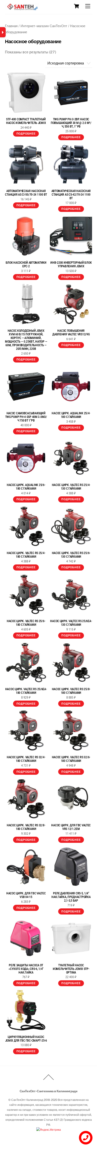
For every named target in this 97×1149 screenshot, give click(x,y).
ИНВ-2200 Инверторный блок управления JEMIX (71, 264)
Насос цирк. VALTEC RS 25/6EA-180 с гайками (26, 690)
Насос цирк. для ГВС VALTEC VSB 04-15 (26, 895)
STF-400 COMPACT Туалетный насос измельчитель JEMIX (26, 121)
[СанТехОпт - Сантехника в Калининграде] (22, 8)
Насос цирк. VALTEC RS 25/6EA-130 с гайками (71, 622)
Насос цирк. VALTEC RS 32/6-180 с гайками (71, 759)
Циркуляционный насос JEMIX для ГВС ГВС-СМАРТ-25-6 (26, 1038)
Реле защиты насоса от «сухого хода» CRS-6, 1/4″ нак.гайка (26, 968)
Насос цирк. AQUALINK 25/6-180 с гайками (26, 486)
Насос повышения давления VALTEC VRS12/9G (71, 332)
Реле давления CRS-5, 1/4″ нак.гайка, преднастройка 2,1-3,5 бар (70, 896)
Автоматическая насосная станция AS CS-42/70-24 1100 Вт (71, 194)
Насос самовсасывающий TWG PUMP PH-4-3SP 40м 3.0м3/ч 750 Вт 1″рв (26, 416)
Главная (11, 26)
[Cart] (76, 6)
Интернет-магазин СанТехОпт (44, 26)
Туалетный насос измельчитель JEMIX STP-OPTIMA (71, 968)
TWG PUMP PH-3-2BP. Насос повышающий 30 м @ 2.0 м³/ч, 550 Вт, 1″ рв (71, 122)
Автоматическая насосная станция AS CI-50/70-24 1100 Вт (26, 192)
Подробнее (26, 133)
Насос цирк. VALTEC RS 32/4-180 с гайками (26, 759)
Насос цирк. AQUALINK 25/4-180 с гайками (71, 415)
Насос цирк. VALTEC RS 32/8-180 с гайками (26, 827)
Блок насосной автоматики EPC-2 (26, 264)
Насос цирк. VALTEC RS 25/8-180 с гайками (71, 690)
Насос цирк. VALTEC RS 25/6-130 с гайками (71, 554)
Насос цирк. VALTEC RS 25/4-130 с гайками (71, 486)
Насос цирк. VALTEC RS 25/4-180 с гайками (26, 554)
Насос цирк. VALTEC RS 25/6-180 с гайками (26, 622)
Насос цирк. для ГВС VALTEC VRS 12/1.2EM (71, 827)
